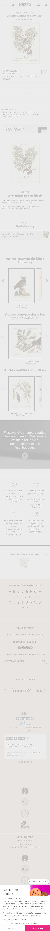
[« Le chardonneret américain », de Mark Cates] (24, 563)
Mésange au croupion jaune (21, 414)
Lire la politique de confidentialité (14, 919)
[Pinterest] (27, 649)
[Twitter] (31, 649)
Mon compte (25, 844)
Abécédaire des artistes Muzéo (25, 585)
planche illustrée (27, 203)
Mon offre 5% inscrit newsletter (25, 847)
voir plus (34, 747)
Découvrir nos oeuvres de (17, 235)
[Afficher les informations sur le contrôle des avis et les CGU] (40, 727)
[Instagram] (23, 649)
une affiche (20, 201)
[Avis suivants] (48, 746)
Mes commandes (25, 840)
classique (41, 201)
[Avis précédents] (2, 746)
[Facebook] (19, 649)
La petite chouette (21, 307)
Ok (43, 661)
